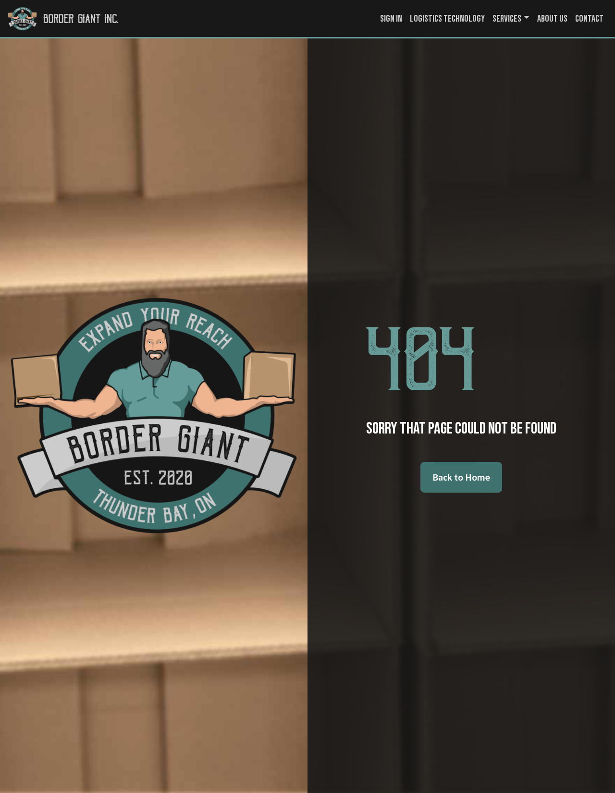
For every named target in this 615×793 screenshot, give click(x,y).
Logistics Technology (447, 19)
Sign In (391, 19)
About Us (552, 19)
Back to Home (461, 477)
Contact (589, 19)
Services (506, 19)
